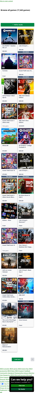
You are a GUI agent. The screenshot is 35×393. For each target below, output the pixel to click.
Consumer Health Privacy (8, 386)
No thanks (21, 389)
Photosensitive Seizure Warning (24, 373)
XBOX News (11, 371)
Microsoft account (20, 375)
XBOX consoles (4, 369)
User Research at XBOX (7, 375)
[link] (9, 41)
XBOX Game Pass (23, 369)
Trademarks (3, 390)
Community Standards (7, 373)
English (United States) (7, 381)
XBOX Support (19, 371)
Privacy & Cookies (5, 388)
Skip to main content (6, 1)
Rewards (2, 379)
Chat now (22, 385)
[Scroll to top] (32, 359)
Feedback (27, 371)
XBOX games (14, 369)
